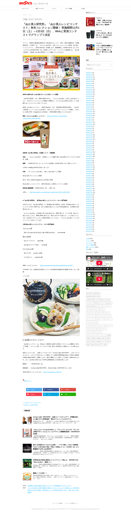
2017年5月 (89, 227)
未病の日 (93, 341)
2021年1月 (89, 150)
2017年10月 (89, 218)
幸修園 (98, 338)
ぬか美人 (26, 405)
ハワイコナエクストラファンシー (95, 325)
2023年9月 (89, 117)
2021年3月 (89, 145)
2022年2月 (89, 132)
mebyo (108, 299)
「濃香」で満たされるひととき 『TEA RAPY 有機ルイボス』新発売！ (104, 22)
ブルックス (109, 325)
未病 (88, 341)
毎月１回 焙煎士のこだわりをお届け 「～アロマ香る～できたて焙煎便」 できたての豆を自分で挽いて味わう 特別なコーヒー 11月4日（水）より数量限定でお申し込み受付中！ (57, 447)
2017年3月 (89, 229)
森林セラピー (101, 341)
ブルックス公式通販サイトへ (72, 503)
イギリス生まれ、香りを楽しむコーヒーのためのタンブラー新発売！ (104, 35)
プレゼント (103, 328)
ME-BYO (102, 299)
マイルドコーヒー (91, 335)
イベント (54, 8)
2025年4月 (89, 87)
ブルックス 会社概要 (57, 503)
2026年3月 (89, 74)
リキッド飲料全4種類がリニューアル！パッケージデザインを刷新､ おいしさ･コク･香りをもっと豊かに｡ (104, 50)
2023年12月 (89, 111)
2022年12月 (89, 122)
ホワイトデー (98, 332)
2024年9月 (89, 96)
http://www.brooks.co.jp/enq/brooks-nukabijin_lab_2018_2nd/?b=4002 (50, 192)
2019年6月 (89, 177)
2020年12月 (89, 152)
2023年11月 (89, 113)
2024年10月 (89, 94)
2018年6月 (89, 201)
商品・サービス (40, 8)
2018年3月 (89, 207)
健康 (109, 335)
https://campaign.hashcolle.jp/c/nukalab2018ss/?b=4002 (56, 265)
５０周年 (104, 344)
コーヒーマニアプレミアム (104, 316)
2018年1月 (89, 212)
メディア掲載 (68, 8)
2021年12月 (89, 135)
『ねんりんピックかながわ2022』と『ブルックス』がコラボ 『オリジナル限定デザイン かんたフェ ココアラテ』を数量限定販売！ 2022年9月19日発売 (56, 432)
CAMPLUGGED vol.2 (92, 299)
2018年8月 (89, 197)
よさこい (99, 306)
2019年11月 (89, 169)
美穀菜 (93, 344)
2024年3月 (89, 105)
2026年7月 (89, 72)
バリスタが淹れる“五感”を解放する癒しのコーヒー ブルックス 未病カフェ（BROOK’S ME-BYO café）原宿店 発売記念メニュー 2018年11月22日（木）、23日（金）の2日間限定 (53, 490)
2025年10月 (89, 79)
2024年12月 (89, 90)
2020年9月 (89, 158)
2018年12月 (89, 188)
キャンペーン (25, 8)
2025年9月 (89, 81)
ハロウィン (109, 319)
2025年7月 (89, 83)
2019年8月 (89, 173)
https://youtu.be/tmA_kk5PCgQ (52, 372)
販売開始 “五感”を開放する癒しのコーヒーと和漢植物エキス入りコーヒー (50, 485)
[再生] (88, 269)
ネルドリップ (100, 319)
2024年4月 (89, 102)
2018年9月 (89, 195)
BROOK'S (97, 293)
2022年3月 (89, 130)
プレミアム (90, 332)
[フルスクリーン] (110, 269)
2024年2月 (89, 107)
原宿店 (88, 338)
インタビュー (106, 306)
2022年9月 (89, 126)
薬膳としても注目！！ (40, 473)
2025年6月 (89, 85)
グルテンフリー (91, 312)
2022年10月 (89, 124)
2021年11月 (89, 137)
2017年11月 (89, 216)
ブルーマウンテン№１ (92, 328)
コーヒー (107, 312)
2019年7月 (89, 175)
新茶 (103, 338)
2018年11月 (89, 190)
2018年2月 (89, 210)
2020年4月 (89, 162)
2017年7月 (89, 225)
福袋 (88, 344)
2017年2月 (89, 231)
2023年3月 (89, 120)
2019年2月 (89, 184)
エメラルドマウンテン (92, 309)
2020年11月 (89, 154)
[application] (99, 263)
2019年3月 (89, 182)
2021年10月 (89, 139)
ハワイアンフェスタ (92, 322)
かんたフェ (102, 303)
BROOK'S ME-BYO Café (93, 296)
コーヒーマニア (91, 316)
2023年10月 (89, 115)
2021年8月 (89, 141)
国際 (93, 338)
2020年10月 (89, 156)
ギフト (102, 309)
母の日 (108, 341)
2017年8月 (89, 222)
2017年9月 (89, 220)
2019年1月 (89, 186)
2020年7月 (89, 160)
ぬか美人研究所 (34, 405)
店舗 (87, 249)
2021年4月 (89, 143)
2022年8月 (89, 128)
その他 (83, 8)
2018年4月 (89, 205)
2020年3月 (89, 165)
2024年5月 (89, 100)
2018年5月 (89, 203)
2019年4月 (89, 180)
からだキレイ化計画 (92, 303)
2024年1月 (89, 109)
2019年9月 (89, 171)
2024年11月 (89, 92)
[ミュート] (107, 269)
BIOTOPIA (89, 293)
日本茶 (108, 338)
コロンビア (100, 312)
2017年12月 (89, 214)
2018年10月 (89, 192)
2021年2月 (89, 147)
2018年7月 (89, 199)
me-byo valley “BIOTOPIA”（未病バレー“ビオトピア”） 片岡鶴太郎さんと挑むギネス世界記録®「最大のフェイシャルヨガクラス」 (55, 418)
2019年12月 (89, 167)
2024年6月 (89, 98)
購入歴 (98, 344)
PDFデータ (28, 381)
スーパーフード (91, 319)
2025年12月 (89, 77)
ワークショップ (102, 335)
